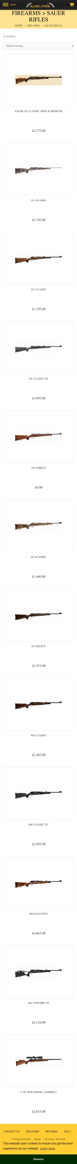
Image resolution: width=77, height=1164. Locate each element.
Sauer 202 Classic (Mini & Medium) (38, 111)
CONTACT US (12, 1131)
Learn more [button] (47, 1148)
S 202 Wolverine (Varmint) (38, 1092)
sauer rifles (53, 25)
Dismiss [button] (38, 1159)
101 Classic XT (38, 378)
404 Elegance (38, 913)
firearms (33, 25)
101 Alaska (38, 200)
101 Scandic (38, 557)
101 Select (38, 646)
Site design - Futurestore (55, 1139)
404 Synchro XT (38, 1003)
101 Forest (38, 468)
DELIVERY (32, 1131)
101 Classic (38, 289)
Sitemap (37, 1139)
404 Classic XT (38, 824)
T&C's (67, 1131)
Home (18, 25)
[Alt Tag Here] (38, 5)
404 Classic (38, 735)
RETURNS (52, 1131)
